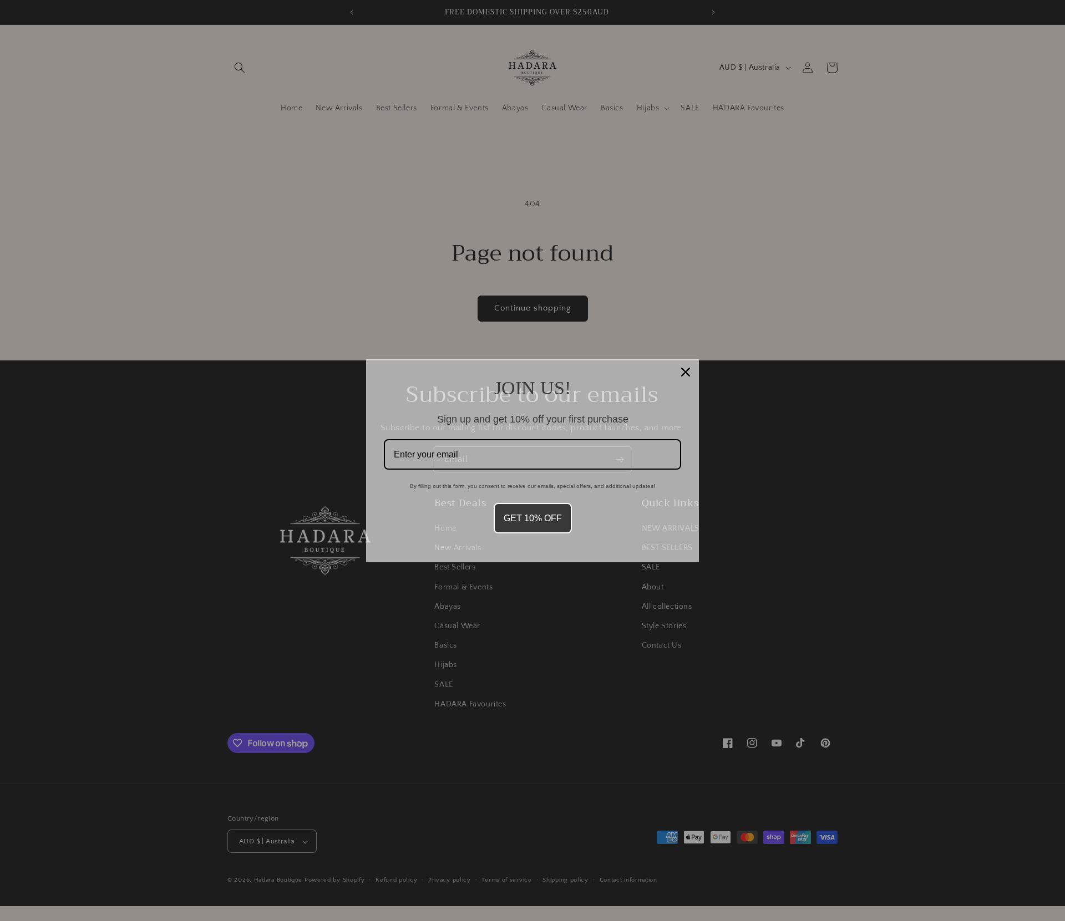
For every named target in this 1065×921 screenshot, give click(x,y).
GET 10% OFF (533, 518)
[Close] (685, 372)
